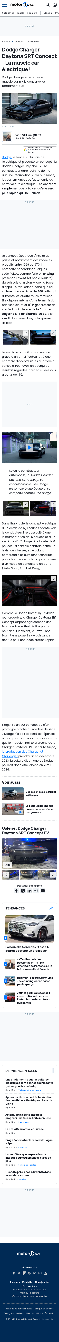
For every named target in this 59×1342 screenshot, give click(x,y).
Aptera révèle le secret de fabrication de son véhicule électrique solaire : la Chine (28, 1100)
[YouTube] (40, 1273)
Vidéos (48, 13)
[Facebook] (13, 1273)
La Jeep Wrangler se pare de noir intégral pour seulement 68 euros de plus (28, 1158)
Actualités (8, 12)
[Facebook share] (16, 891)
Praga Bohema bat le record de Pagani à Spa (29, 1141)
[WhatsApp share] (36, 891)
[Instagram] (34, 1273)
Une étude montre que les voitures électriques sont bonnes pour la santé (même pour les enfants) (29, 1083)
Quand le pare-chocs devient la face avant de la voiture (28, 1173)
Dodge (19, 41)
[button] (6, 875)
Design (23, 1179)
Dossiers (32, 12)
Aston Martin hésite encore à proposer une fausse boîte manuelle (28, 1116)
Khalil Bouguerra (30, 135)
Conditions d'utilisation (43, 1313)
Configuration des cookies (17, 1313)
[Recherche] (48, 5)
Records (22, 1147)
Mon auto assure (29, 1293)
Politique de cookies (44, 1308)
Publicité (27, 1282)
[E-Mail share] (43, 891)
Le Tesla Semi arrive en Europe (24, 1129)
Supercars (24, 1122)
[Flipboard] (24, 1273)
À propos (15, 1282)
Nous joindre (42, 1282)
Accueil (6, 41)
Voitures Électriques (29, 1090)
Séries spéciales (27, 1165)
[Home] (22, 5)
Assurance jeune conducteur (29, 1289)
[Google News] (29, 1273)
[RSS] (45, 1273)
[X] (19, 1273)
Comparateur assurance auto (29, 1296)
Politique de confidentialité (19, 1308)
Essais (20, 12)
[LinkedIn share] (29, 891)
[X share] (23, 891)
